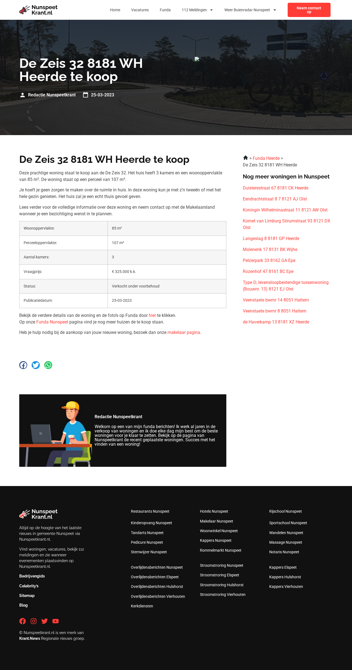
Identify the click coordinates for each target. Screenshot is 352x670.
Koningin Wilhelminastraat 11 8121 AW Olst (285, 210)
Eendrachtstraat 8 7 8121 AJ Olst (275, 199)
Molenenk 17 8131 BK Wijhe (270, 249)
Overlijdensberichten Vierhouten (158, 596)
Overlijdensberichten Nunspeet (157, 567)
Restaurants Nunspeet (150, 511)
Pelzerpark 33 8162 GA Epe (269, 260)
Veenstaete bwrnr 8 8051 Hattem (274, 311)
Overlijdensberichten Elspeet (155, 577)
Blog (23, 605)
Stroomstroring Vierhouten (223, 594)
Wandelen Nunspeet (286, 533)
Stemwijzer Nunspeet (149, 552)
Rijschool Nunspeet (285, 511)
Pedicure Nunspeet (147, 542)
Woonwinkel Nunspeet (219, 531)
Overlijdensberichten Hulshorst (157, 586)
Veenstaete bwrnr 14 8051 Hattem (276, 300)
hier (152, 315)
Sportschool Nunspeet (288, 523)
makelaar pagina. (184, 332)
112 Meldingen (194, 10)
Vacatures (140, 10)
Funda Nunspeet (52, 322)
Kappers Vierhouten (286, 586)
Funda (165, 10)
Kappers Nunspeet (216, 540)
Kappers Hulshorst (285, 577)
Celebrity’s (28, 586)
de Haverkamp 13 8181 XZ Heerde (276, 322)
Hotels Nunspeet (214, 511)
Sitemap (27, 595)
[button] (23, 365)
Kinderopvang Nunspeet (151, 523)
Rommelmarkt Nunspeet (220, 550)
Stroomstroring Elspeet (219, 575)
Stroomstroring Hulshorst (222, 585)
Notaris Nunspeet (284, 552)
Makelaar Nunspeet (216, 521)
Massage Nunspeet (285, 542)
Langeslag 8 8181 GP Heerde (271, 238)
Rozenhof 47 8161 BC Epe (268, 271)
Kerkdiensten (142, 606)
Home (115, 10)
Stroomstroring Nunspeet (221, 565)
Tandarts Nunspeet (147, 533)
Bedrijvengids (32, 576)
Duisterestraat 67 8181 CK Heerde (275, 188)
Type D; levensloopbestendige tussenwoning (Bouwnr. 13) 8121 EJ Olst (286, 286)
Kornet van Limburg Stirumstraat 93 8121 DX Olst (286, 224)
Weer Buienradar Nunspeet (247, 10)
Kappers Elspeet (283, 567)
